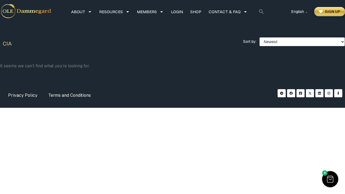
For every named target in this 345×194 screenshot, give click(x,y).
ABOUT (78, 11)
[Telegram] (282, 93)
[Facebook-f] (338, 93)
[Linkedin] (319, 93)
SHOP (195, 11)
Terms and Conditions (69, 95)
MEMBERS (147, 11)
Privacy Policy (22, 95)
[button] (261, 11)
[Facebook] (291, 93)
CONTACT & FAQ (225, 11)
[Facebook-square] (300, 93)
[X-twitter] (310, 93)
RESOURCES (111, 11)
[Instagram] (329, 93)
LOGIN (177, 11)
